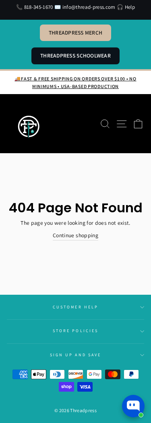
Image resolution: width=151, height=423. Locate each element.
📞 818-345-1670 (34, 7)
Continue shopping (75, 235)
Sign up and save (75, 354)
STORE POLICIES (75, 330)
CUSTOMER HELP (75, 307)
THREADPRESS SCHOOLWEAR (75, 55)
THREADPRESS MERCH (76, 32)
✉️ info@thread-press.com (85, 7)
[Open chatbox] (133, 406)
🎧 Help (126, 7)
